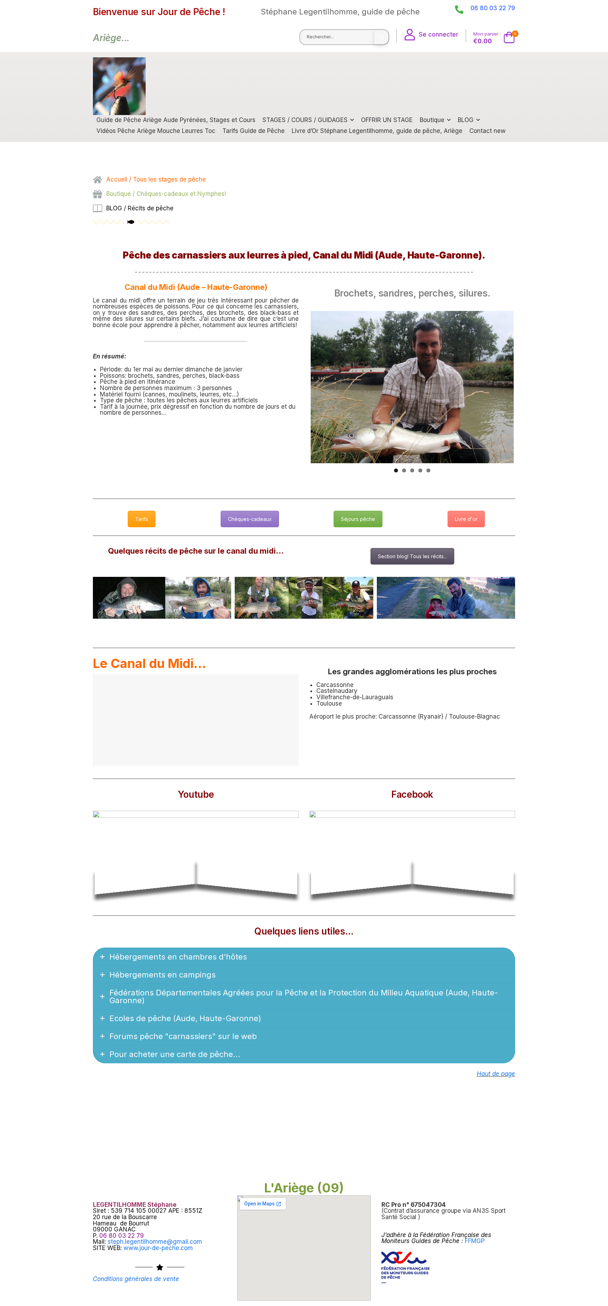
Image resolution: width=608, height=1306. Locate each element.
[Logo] (119, 86)
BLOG (466, 119)
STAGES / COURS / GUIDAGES (305, 119)
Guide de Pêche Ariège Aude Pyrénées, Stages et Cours (175, 119)
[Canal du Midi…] (162, 598)
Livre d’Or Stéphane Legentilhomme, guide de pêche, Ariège (377, 130)
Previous (300, 393)
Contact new (487, 130)
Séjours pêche (358, 519)
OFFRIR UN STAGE (387, 119)
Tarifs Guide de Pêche (253, 130)
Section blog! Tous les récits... (412, 556)
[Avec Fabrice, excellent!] (304, 598)
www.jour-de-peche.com (158, 1247)
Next (524, 393)
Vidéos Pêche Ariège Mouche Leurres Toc (155, 130)
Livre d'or (466, 519)
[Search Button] (381, 37)
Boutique (432, 119)
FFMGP (474, 1240)
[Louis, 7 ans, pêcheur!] (446, 598)
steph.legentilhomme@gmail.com (155, 1241)
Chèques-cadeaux (250, 519)
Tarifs (141, 519)
